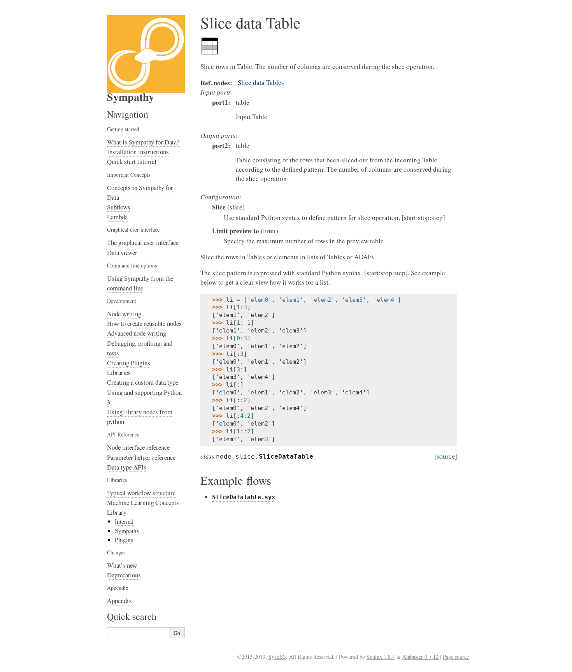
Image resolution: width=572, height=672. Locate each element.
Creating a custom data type (142, 382)
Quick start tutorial (131, 161)
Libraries (119, 372)
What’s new (122, 565)
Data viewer (122, 252)
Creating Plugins (128, 362)
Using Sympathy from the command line (140, 283)
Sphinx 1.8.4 (381, 656)
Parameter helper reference (141, 457)
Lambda (117, 216)
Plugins (124, 540)
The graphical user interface (143, 242)
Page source (456, 656)
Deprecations (124, 574)
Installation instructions (138, 151)
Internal (124, 521)
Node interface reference (138, 447)
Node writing (124, 313)
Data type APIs (126, 467)
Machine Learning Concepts (143, 502)
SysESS (277, 656)
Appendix (119, 600)
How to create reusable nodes (144, 323)
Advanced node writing (136, 333)
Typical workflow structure (141, 492)
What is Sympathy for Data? (143, 141)
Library (116, 512)
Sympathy (130, 97)
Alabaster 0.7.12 (420, 656)
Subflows (118, 206)
